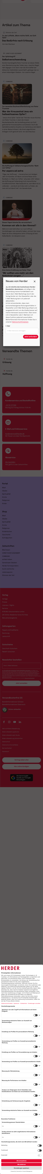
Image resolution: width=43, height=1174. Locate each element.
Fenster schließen (35, 281)
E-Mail (8, 326)
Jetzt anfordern (30, 337)
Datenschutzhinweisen (20, 322)
